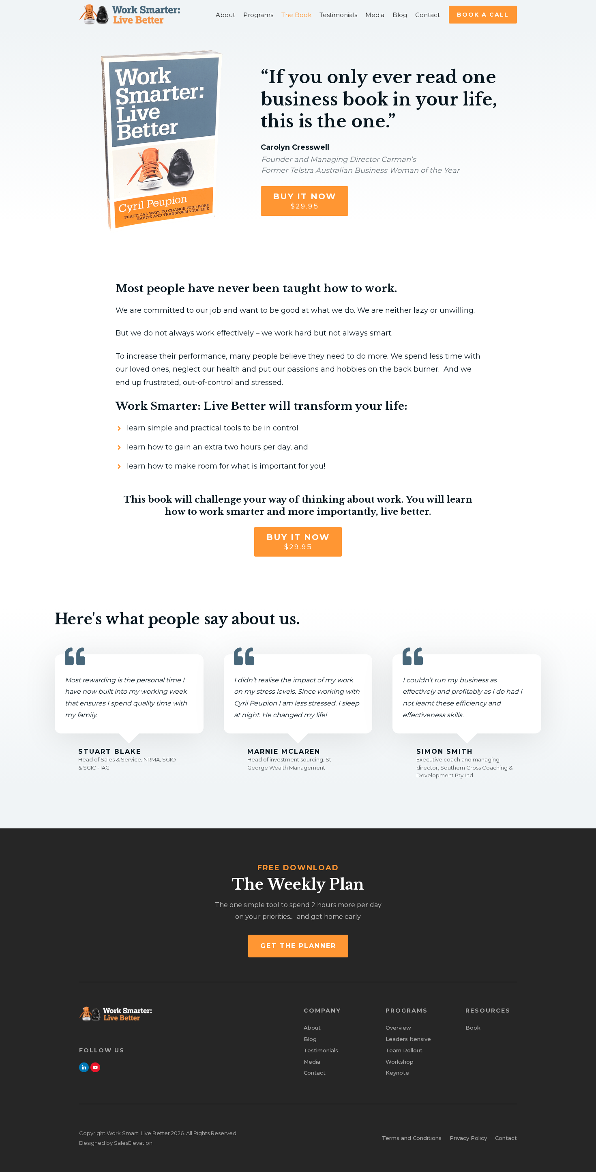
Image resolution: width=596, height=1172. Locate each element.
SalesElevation (133, 1143)
